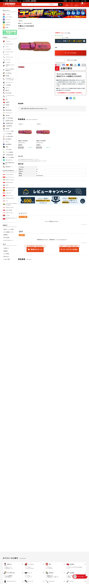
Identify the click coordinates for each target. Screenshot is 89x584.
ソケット (7, 46)
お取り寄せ (20, 20)
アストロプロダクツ (9, 174)
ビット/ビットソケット (9, 51)
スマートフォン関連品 (10, 157)
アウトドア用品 (8, 149)
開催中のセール (35, 248)
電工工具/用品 (8, 92)
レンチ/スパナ (8, 49)
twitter (67, 98)
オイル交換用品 (9, 133)
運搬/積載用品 (8, 144)
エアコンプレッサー (9, 82)
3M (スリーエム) (9, 195)
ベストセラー (8, 19)
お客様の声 (8, 24)
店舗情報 (65, 1)
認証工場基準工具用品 (10, 163)
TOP (19, 159)
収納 (6, 99)
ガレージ (7, 107)
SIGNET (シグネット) (10, 179)
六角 (36, 160)
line (74, 98)
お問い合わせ (76, 1)
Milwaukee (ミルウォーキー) (11, 218)
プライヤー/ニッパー (9, 57)
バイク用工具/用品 (9, 118)
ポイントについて (62, 35)
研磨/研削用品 (8, 110)
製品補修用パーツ (9, 166)
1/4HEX (32, 160)
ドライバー (8, 54)
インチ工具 (8, 62)
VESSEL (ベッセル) (9, 207)
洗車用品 (7, 128)
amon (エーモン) (9, 212)
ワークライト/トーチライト (10, 96)
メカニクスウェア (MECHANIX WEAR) (11, 204)
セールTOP (8, 14)
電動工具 (7, 90)
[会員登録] (66, 4)
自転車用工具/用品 (9, 120)
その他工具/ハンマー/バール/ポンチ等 (10, 79)
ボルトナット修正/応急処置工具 (10, 69)
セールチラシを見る (69, 248)
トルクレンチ (8, 59)
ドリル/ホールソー (9, 112)
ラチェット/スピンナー (10, 44)
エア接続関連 (8, 85)
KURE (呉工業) (9, 210)
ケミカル (7, 141)
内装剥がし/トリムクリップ (10, 65)
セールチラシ (8, 22)
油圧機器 (7, 104)
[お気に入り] (77, 4)
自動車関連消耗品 (9, 123)
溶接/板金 (8, 115)
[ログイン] (71, 4)
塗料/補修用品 (8, 139)
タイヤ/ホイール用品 (9, 131)
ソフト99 (7, 215)
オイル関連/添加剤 (9, 136)
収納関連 (7, 102)
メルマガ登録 (70, 1)
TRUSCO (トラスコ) (10, 198)
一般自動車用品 (9, 125)
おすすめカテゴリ (9, 160)
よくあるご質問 (83, 1)
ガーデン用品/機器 (9, 152)
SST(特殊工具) (9, 73)
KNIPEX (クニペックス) (10, 187)
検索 (60, 4)
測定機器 (7, 75)
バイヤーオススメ (9, 17)
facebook (70, 98)
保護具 (7, 146)
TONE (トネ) (8, 193)
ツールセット (8, 41)
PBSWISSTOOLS (9, 182)
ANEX (7, 185)
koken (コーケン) (9, 190)
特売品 (7, 27)
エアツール (8, 87)
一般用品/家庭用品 (9, 154)
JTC (7, 200)
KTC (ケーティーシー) (10, 177)
